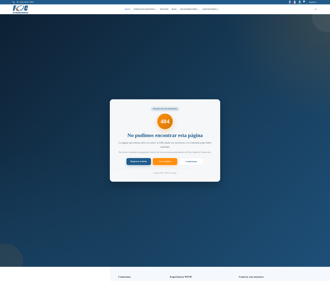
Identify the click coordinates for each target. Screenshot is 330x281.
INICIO (127, 9)
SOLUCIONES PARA (188, 9)
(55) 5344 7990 (27, 2)
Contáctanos (191, 161)
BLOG (174, 9)
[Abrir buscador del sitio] (316, 9)
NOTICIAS (164, 9)
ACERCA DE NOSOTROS (144, 9)
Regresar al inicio (139, 161)
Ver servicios (165, 161)
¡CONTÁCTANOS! (209, 9)
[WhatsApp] (304, 2)
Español (312, 2)
